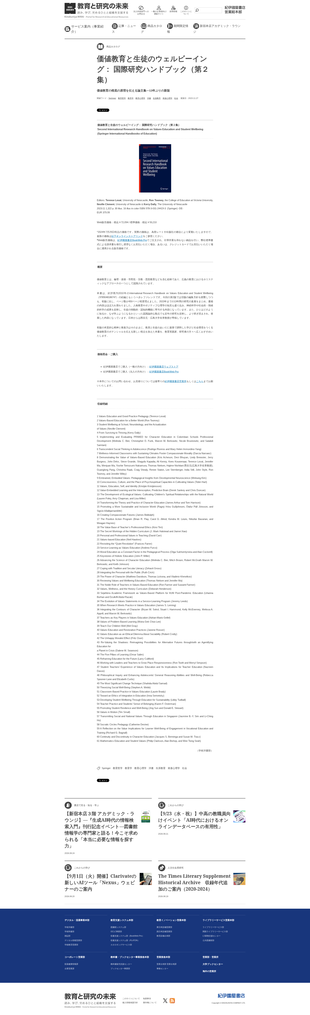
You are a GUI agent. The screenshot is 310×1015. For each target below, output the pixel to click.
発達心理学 (167, 98)
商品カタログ (151, 28)
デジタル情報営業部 (73, 940)
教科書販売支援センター (121, 964)
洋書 (149, 98)
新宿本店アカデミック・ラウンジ (217, 28)
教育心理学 (140, 98)
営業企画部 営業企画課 (166, 964)
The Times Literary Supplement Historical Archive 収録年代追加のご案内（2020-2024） (194, 882)
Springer (112, 98)
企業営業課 (69, 968)
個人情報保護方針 (130, 1002)
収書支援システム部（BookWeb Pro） (127, 936)
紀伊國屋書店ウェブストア (163, 366)
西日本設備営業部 (164, 931)
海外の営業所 (209, 971)
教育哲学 (122, 98)
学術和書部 (69, 931)
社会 (176, 98)
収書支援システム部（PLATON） (125, 940)
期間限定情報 (177, 28)
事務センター (162, 968)
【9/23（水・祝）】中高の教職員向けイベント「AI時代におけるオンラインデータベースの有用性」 (194, 819)
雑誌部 (67, 936)
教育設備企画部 (163, 936)
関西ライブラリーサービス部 (215, 931)
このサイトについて (131, 998)
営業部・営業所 (210, 957)
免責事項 (147, 998)
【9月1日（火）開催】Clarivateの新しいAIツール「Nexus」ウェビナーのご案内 (100, 882)
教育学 (131, 98)
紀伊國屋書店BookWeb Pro (132, 240)
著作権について (150, 1002)
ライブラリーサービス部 (213, 927)
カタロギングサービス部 (121, 945)
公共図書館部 (208, 940)
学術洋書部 (69, 927)
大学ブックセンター (213, 964)
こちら (199, 381)
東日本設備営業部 (164, 927)
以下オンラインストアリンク (127, 236)
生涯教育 (157, 98)
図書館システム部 (118, 927)
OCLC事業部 (116, 931)
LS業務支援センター (212, 936)
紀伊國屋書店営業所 (175, 381)
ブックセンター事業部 (120, 968)
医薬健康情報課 (71, 964)
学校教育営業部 (71, 945)
